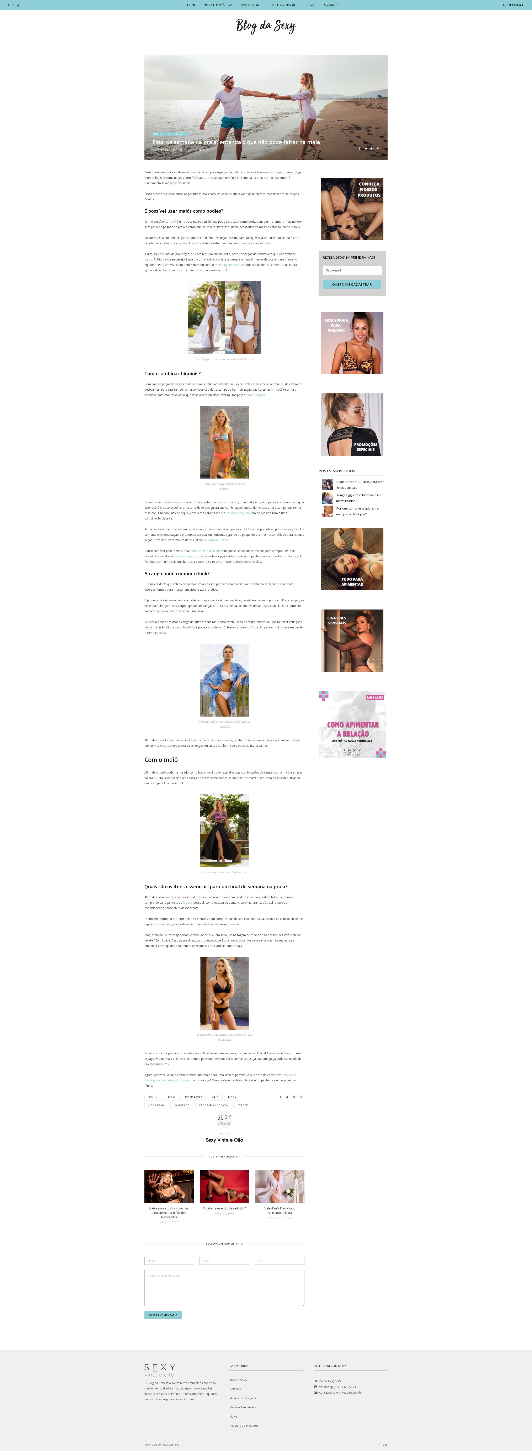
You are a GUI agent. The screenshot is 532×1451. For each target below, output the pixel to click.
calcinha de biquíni (238, 513)
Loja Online (331, 5)
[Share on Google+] (371, 148)
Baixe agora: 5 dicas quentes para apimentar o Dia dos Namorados (169, 1212)
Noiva (309, 5)
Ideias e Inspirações (282, 5)
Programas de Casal (214, 1105)
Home (191, 5)
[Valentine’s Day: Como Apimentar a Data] (279, 1186)
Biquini (153, 1097)
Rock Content (170, 1444)
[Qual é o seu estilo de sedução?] (224, 1186)
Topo (384, 1444)
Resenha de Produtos (244, 1426)
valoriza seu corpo (216, 540)
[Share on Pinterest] (377, 148)
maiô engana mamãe (229, 265)
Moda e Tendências (218, 5)
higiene (188, 902)
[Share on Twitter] (365, 148)
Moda (232, 1097)
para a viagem (255, 395)
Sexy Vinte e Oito (169, 150)
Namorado (182, 1105)
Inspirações (193, 1097)
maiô (172, 221)
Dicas (172, 1097)
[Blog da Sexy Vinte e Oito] (266, 26)
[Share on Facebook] (359, 148)
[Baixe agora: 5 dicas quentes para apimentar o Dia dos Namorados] (169, 1186)
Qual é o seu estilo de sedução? (224, 1208)
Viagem (243, 1105)
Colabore (235, 1389)
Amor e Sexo (250, 5)
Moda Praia (156, 1105)
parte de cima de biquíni (205, 551)
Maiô (215, 1097)
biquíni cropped (184, 556)
